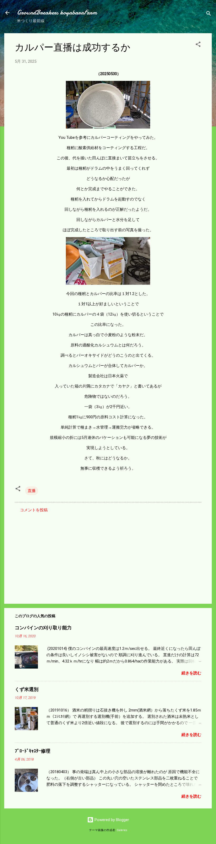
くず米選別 (26, 689)
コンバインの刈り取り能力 (43, 628)
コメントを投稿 (34, 510)
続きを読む (191, 673)
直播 (32, 490)
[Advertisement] (108, 555)
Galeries (122, 830)
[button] (198, 45)
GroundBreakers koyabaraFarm (57, 12)
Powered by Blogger (111, 819)
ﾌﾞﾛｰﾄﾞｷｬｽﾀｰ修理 (32, 751)
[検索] (208, 14)
